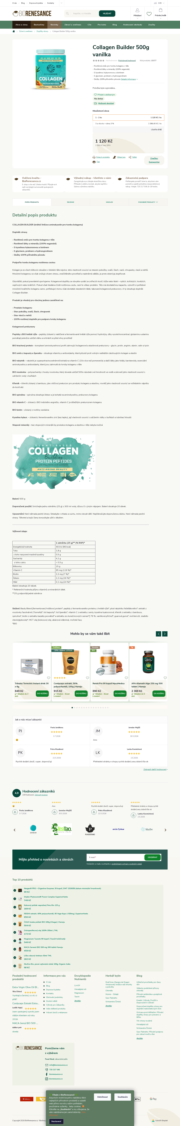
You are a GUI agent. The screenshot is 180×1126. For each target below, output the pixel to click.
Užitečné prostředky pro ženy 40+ (149, 983)
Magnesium (79, 993)
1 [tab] (72, 707)
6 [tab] (84, 707)
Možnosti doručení (106, 103)
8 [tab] (88, 707)
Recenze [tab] (70, 202)
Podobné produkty (146, 202)
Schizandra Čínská (113, 1001)
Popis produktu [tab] (32, 202)
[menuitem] (21, 25)
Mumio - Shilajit (112, 994)
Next (164, 634)
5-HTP (77, 985)
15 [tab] (105, 707)
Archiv (77, 1001)
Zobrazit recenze (41, 795)
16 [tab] (107, 707)
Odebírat (152, 857)
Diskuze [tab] (109, 202)
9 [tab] (91, 707)
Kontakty (50, 3)
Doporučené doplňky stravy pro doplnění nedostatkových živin (149, 1007)
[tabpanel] (31, 672)
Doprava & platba (36, 3)
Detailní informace (128, 79)
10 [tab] (93, 707)
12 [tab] (98, 707)
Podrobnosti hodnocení (127, 61)
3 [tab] (77, 707)
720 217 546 (54, 1069)
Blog (23, 3)
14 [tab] (103, 707)
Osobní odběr (51, 1001)
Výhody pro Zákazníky (55, 1005)
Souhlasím (123, 1097)
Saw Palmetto (111, 998)
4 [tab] (79, 707)
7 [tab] (86, 707)
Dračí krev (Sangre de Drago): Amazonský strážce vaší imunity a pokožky (119, 984)
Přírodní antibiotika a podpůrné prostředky (149, 995)
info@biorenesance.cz (58, 1065)
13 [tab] (100, 707)
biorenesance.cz (56, 1074)
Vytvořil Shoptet (161, 1120)
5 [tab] (81, 707)
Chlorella (109, 990)
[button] (164, 830)
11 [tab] (96, 707)
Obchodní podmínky (54, 997)
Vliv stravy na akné (144, 1021)
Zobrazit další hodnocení (154, 769)
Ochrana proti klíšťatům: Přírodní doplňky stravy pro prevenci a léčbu (150, 1014)
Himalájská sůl (80, 989)
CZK (160, 3)
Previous (158, 634)
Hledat (107, 13)
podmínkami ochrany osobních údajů (127, 864)
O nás (14, 3)
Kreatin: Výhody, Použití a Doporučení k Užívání (147, 1001)
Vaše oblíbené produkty (55, 1008)
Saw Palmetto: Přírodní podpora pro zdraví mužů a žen (150, 1033)
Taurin (76, 996)
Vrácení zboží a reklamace (56, 1012)
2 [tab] (74, 707)
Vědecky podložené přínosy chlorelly (148, 989)
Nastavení (56, 1121)
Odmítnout (102, 1097)
